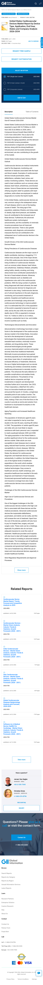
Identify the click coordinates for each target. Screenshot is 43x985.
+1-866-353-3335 (21, 845)
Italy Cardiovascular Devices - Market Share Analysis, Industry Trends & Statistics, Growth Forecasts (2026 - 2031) (13, 678)
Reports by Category (8, 877)
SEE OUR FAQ (21, 802)
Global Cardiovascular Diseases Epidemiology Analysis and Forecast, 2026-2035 (11, 703)
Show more (21, 570)
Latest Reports (6, 888)
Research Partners (8, 899)
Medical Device (27, 9)
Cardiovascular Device (9, 14)
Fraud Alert (5, 931)
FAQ (3, 910)
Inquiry (21, 808)
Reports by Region (8, 881)
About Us (5, 913)
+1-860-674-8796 (20, 796)
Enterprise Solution (8, 902)
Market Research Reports (14, 9)
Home (3, 9)
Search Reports (7, 873)
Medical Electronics (23, 14)
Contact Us (21, 837)
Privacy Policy (10, 979)
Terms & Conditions (23, 979)
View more (21, 760)
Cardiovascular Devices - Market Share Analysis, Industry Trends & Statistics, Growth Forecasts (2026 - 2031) (12, 627)
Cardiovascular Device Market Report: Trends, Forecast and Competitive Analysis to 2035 (12, 602)
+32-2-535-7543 (20, 784)
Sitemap (34, 979)
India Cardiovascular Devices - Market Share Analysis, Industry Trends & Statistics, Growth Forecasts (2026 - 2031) (13, 653)
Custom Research (7, 906)
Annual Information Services (11, 884)
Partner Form (6, 928)
